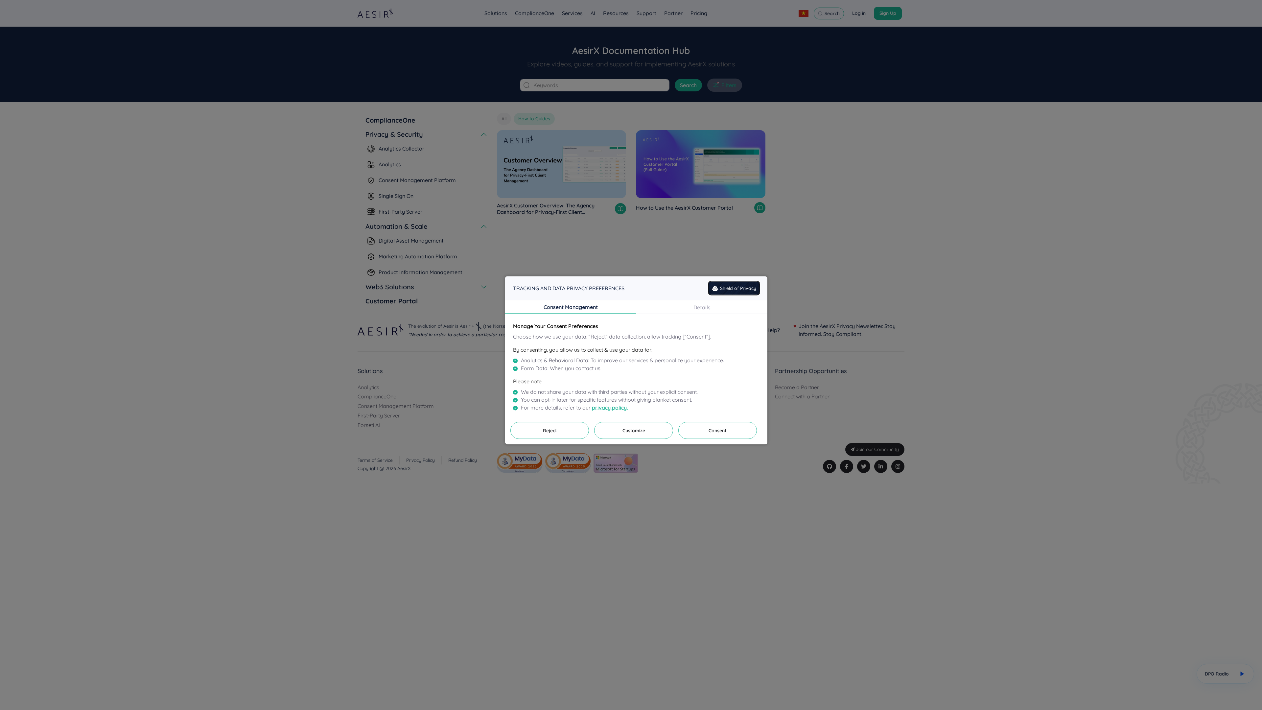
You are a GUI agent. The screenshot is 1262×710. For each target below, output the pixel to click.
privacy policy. (610, 407)
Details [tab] (702, 307)
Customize (633, 431)
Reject (550, 431)
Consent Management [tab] (571, 307)
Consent (717, 431)
